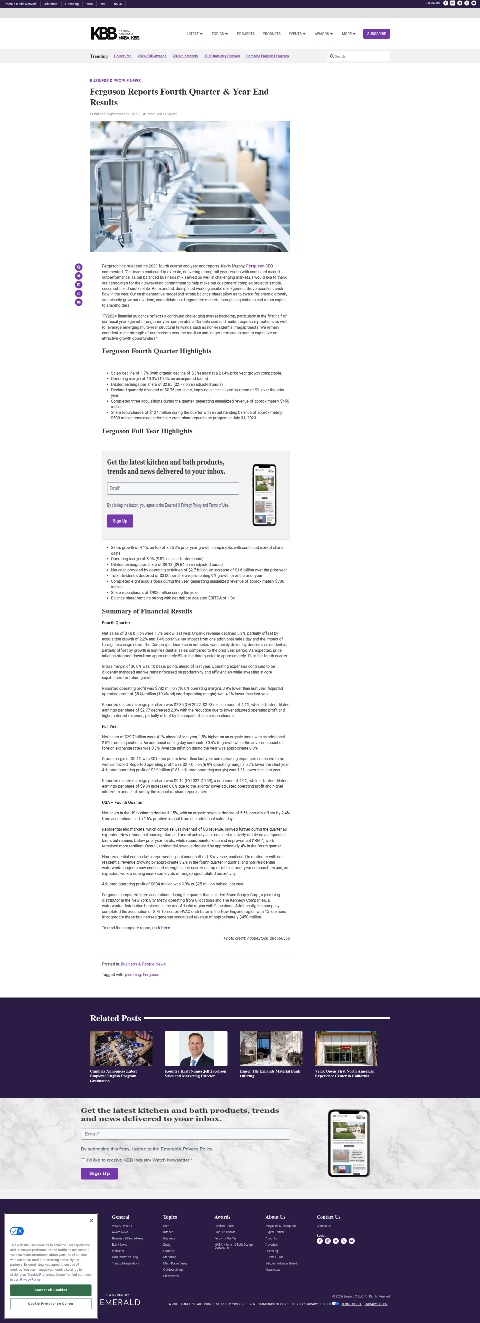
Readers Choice (224, 1226)
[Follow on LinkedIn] (459, 3)
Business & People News (115, 80)
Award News (120, 1232)
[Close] (91, 1220)
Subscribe (376, 34)
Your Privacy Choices (314, 1304)
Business (169, 1238)
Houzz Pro (123, 56)
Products (272, 34)
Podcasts (118, 1251)
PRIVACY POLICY (376, 1304)
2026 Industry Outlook (222, 56)
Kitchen (168, 1232)
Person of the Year (226, 1238)
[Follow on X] (466, 3)
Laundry (168, 1251)
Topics (218, 34)
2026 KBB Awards (152, 56)
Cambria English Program (267, 56)
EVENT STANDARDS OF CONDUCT (271, 1304)
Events (295, 34)
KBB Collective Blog (125, 1257)
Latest (193, 34)
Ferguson (255, 266)
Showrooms (171, 1276)
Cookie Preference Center (51, 1303)
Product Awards (225, 1232)
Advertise (51, 4)
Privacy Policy (30, 1279)
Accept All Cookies (50, 1290)
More (347, 34)
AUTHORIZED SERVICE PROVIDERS (221, 1304)
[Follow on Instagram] (452, 3)
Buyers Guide (274, 1257)
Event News (119, 1244)
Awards (322, 34)
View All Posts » (122, 1226)
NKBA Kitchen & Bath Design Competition (233, 1246)
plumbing (133, 974)
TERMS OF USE (352, 1304)
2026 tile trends (185, 56)
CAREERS (187, 1304)
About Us (272, 1238)
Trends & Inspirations (126, 1263)
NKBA (118, 4)
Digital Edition (275, 1232)
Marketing (169, 1257)
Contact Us (324, 1226)
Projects (246, 34)
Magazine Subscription (281, 1226)
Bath (166, 1226)
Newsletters (273, 1269)
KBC (103, 4)
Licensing (72, 4)
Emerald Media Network (20, 4)
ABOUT (174, 1304)
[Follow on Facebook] (445, 3)
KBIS (89, 4)
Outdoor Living (173, 1269)
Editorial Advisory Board (281, 1263)
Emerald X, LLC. (354, 1296)
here (165, 927)
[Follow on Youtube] (473, 3)
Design (167, 1244)
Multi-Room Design (175, 1263)
